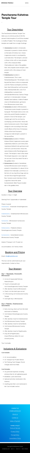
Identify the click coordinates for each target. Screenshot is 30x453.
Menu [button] (27, 3)
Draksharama (6, 214)
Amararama (5, 206)
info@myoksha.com (12, 256)
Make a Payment (15, 421)
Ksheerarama (5, 228)
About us (15, 414)
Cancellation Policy (15, 438)
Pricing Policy (15, 435)
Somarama (5, 221)
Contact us (15, 417)
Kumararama (6, 235)
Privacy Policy (15, 431)
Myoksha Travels (7, 3)
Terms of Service (15, 428)
